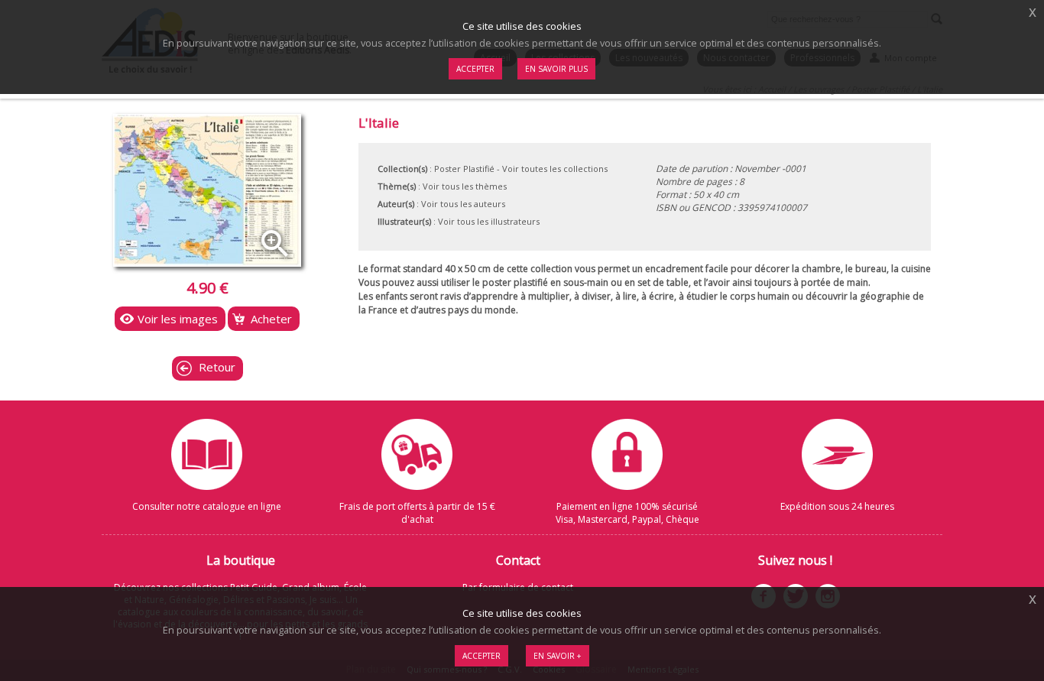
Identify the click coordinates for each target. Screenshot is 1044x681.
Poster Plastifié (464, 168)
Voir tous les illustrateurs (489, 221)
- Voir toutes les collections (552, 168)
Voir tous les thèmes (465, 186)
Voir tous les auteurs (463, 203)
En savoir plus (556, 68)
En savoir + (557, 655)
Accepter (481, 655)
